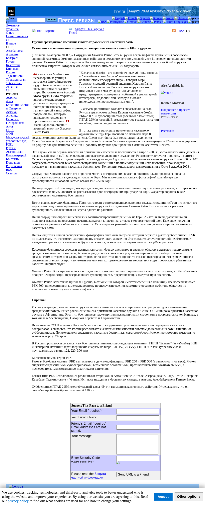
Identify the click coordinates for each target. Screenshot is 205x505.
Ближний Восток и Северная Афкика (17, 108)
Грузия (10, 61)
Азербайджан (15, 50)
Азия (9, 101)
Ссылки (11, 173)
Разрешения (14, 166)
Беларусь (12, 58)
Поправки (13, 162)
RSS (9, 169)
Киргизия (12, 68)
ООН (9, 133)
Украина (12, 86)
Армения (12, 54)
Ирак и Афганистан (14, 149)
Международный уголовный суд (17, 139)
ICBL (9, 144)
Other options (189, 497)
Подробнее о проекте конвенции (175, 111)
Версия (49, 30)
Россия (10, 72)
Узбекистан (14, 83)
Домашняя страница (13, 27)
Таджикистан (15, 76)
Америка (12, 115)
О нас (10, 32)
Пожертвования (17, 36)
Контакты (12, 159)
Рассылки (167, 131)
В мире (11, 43)
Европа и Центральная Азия (15, 122)
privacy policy (18, 501)
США (10, 130)
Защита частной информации (88, 475)
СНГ (9, 39)
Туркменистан (16, 79)
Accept (163, 496)
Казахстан (13, 65)
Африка (11, 97)
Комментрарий (16, 155)
